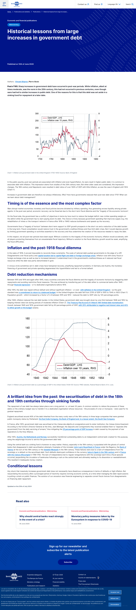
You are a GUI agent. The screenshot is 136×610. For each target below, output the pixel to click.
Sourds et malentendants (87, 578)
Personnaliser (115, 604)
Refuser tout (114, 598)
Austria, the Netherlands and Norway (32, 437)
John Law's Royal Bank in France (87, 447)
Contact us (82, 574)
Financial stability (59, 582)
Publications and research (36, 586)
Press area (82, 581)
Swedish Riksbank (51, 450)
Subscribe (68, 562)
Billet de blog (14, 25)
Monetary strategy (33, 582)
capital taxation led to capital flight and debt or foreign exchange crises (67, 256)
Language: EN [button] (113, 4)
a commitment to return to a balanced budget (37, 292)
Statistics (56, 586)
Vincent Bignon (21, 82)
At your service (58, 578)
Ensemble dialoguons (34, 575)
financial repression (22, 285)
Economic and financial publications (22, 20)
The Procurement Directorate (88, 584)
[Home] (14, 577)
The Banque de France (35, 578)
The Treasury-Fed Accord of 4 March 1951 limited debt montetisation (95, 303)
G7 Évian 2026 (58, 575)
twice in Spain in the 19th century (100, 452)
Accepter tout (115, 592)
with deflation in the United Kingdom (95, 290)
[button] (129, 4)
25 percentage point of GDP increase (78, 429)
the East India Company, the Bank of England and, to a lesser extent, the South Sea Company (77, 419)
